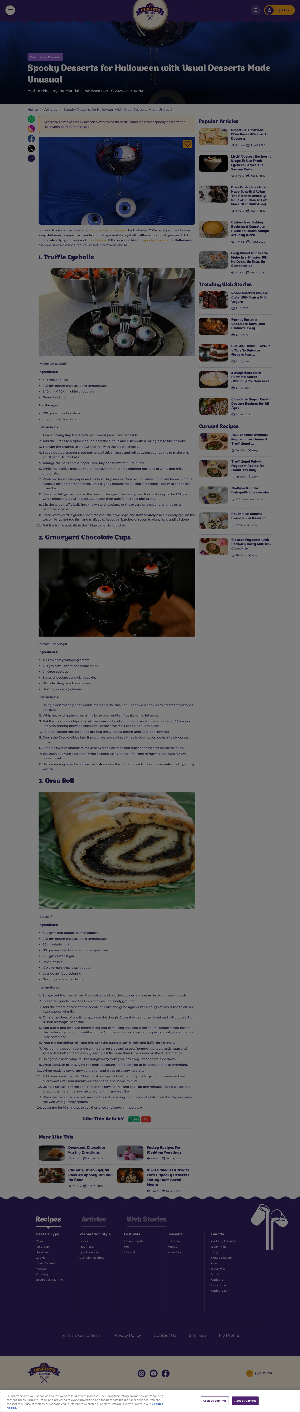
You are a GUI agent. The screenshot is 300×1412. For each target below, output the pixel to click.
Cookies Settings (215, 1400)
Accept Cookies (245, 1400)
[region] (150, 1401)
